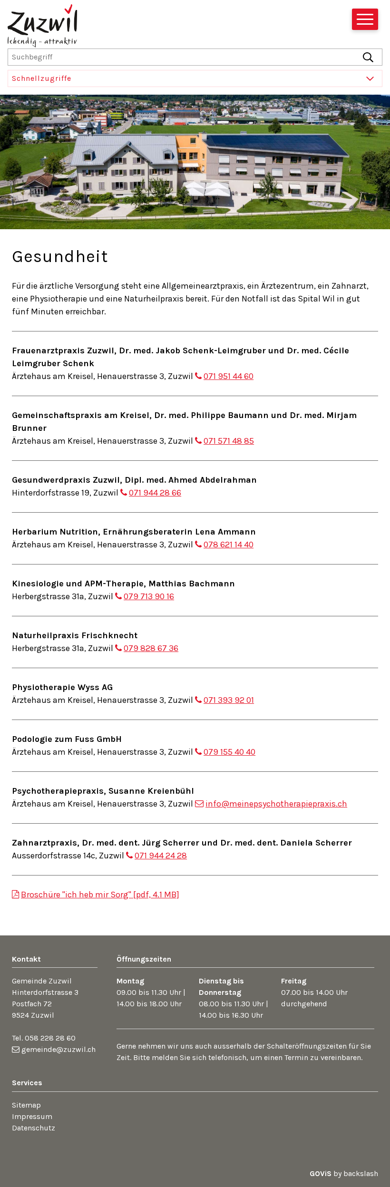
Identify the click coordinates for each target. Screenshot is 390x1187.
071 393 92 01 (229, 700)
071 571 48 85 (229, 441)
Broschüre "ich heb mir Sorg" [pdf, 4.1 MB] (100, 894)
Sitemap (26, 1104)
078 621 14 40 (229, 544)
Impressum (32, 1116)
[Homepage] (43, 29)
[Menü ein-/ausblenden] (365, 19)
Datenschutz (33, 1127)
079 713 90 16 (149, 596)
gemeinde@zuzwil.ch (58, 1049)
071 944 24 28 (161, 855)
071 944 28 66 (155, 492)
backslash (360, 1173)
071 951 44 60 (229, 376)
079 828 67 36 (151, 648)
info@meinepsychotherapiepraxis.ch (276, 803)
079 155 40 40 (229, 752)
